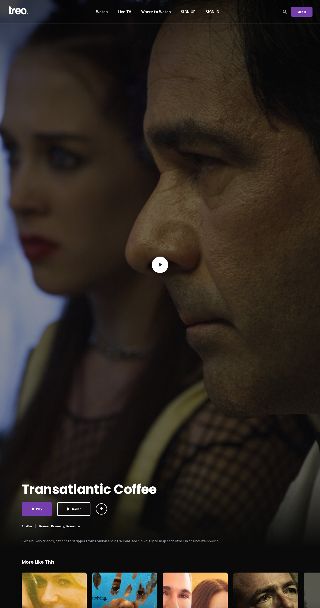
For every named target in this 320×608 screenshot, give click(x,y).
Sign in (302, 11)
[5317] (101, 509)
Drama (44, 526)
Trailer (76, 509)
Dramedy (57, 526)
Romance (73, 526)
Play (39, 509)
